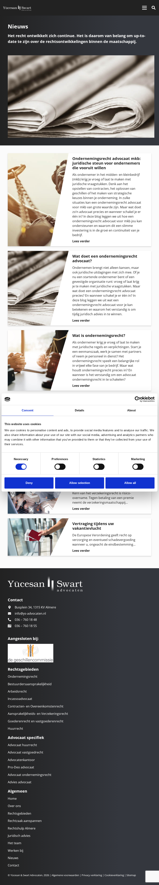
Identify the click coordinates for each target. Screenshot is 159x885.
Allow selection (79, 482)
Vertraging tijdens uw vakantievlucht (93, 526)
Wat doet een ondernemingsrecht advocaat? (104, 258)
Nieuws (13, 858)
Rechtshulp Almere (21, 828)
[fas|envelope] (11, 613)
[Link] (17, 8)
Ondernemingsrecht (22, 676)
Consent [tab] (27, 410)
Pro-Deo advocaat (21, 767)
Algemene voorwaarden (65, 875)
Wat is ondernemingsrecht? (98, 335)
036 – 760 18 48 (26, 620)
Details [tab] (79, 410)
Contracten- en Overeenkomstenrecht (35, 706)
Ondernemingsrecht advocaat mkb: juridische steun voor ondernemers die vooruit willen (106, 163)
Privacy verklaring (91, 875)
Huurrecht (15, 728)
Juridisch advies (19, 836)
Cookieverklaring (114, 875)
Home (12, 798)
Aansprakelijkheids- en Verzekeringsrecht (38, 714)
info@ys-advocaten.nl (30, 613)
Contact (13, 865)
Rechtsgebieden (19, 813)
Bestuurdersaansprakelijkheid (30, 684)
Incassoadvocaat (20, 699)
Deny (29, 482)
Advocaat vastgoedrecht (25, 752)
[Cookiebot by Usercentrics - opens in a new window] (138, 399)
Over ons (14, 806)
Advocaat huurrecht (22, 745)
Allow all (130, 482)
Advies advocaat (19, 782)
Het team (14, 843)
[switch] (60, 467)
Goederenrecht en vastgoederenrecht (35, 721)
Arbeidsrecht (17, 691)
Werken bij (15, 850)
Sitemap (131, 875)
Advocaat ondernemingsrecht (29, 775)
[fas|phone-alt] (11, 619)
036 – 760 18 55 (26, 626)
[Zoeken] (153, 7)
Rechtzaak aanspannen (25, 821)
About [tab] (131, 410)
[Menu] (144, 8)
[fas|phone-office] (11, 626)
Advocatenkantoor (21, 760)
